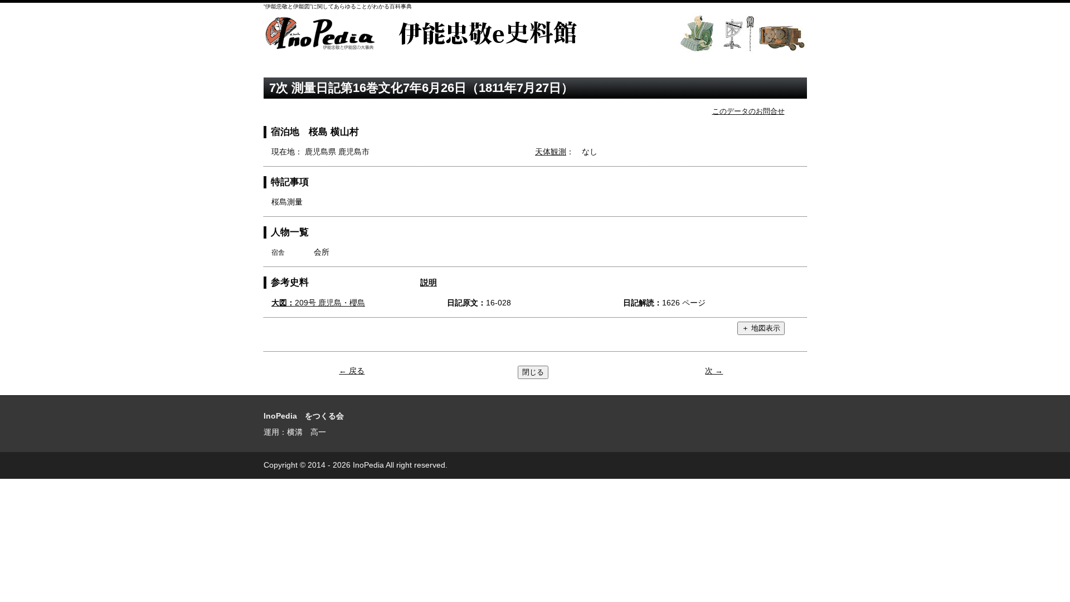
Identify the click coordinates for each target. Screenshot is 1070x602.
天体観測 (550, 151)
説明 (428, 282)
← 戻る (351, 370)
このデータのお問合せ (748, 111)
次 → (714, 370)
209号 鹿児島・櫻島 (318, 302)
